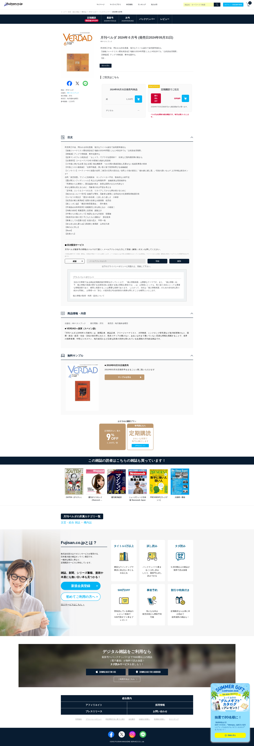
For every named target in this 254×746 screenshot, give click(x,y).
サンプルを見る (124, 377)
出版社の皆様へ (144, 719)
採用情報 (160, 705)
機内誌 (84, 12)
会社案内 (132, 719)
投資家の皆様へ (159, 719)
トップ (63, 12)
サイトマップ (174, 719)
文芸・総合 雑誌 (73, 12)
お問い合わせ (160, 711)
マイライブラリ (115, 4)
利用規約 (78, 719)
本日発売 (129, 4)
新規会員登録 (80, 586)
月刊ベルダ (93, 12)
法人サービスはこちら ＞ (73, 604)
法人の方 (154, 4)
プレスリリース (94, 711)
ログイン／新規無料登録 (233, 4)
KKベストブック (73, 93)
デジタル (109, 110)
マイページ (101, 4)
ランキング (142, 4)
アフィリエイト (94, 705)
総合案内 (127, 698)
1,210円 (129, 99)
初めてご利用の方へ (80, 596)
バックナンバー (104, 12)
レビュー (164, 19)
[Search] (217, 5)
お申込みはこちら (140, 445)
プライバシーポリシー (94, 719)
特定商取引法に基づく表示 (115, 719)
